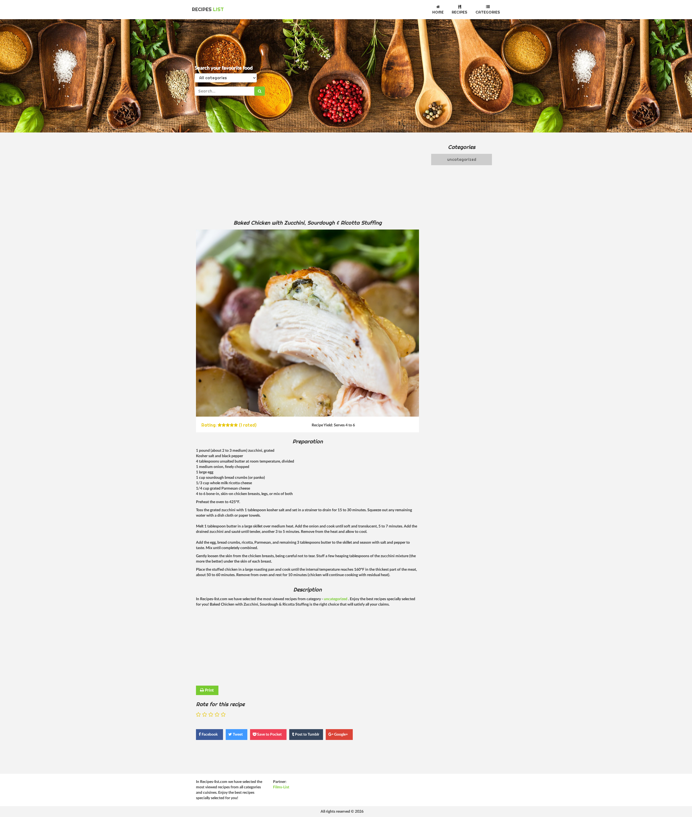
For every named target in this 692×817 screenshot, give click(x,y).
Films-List (281, 787)
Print (209, 690)
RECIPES (208, 9)
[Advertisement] (307, 176)
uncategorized (336, 599)
